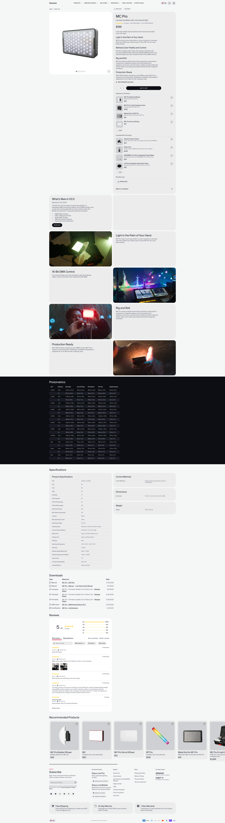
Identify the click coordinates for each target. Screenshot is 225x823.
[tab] (68, 638)
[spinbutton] (120, 88)
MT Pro (149, 752)
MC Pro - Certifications (70, 608)
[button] (174, 3)
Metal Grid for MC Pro (131, 113)
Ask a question (93, 638)
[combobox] (169, 3)
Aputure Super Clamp (131, 139)
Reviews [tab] (57, 638)
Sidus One (127, 147)
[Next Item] (109, 71)
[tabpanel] (80, 675)
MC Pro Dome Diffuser (131, 122)
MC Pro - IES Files (68, 582)
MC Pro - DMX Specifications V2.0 (74, 604)
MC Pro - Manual (68, 586)
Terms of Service (65, 787)
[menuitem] (78, 3)
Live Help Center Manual (84, 586)
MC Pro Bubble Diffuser (132, 97)
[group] (165, 774)
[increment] (123, 88)
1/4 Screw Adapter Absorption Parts (136, 163)
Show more (56, 708)
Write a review (104, 638)
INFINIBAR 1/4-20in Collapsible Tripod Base (139, 155)
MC (84, 752)
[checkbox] (102, 643)
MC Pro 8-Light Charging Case (134, 105)
